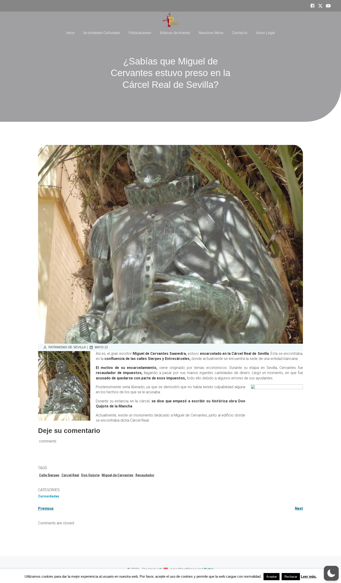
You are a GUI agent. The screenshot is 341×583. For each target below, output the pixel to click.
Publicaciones (140, 33)
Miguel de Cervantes (117, 475)
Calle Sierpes (49, 475)
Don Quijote (90, 475)
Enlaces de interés (175, 33)
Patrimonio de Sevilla (67, 347)
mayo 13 (101, 347)
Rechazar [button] (290, 576)
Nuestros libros (211, 33)
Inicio (70, 33)
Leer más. (309, 576)
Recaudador (144, 475)
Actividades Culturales (101, 33)
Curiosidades (48, 496)
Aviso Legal (265, 33)
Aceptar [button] (271, 576)
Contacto (240, 33)
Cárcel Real (70, 475)
